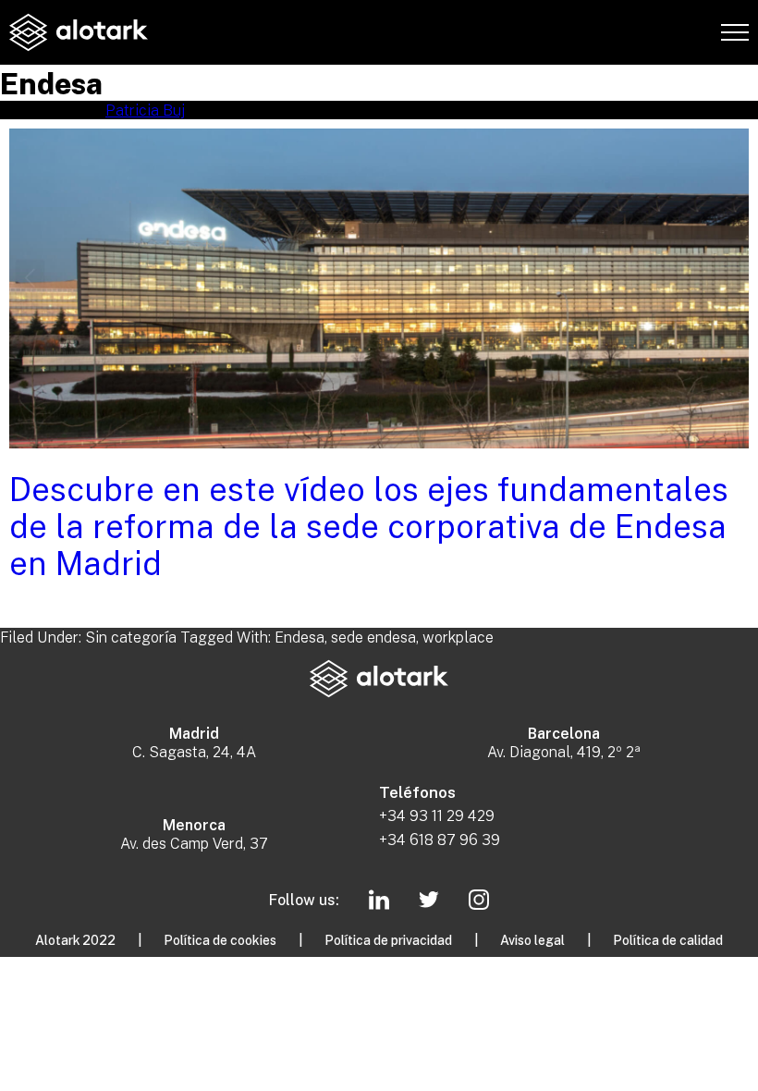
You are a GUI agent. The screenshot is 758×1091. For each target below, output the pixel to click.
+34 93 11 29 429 (437, 815)
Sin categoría (131, 637)
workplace (458, 637)
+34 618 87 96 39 (439, 839)
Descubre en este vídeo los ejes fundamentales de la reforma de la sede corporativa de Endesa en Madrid (368, 525)
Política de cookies (220, 940)
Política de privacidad (388, 940)
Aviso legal (532, 940)
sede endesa (373, 637)
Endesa (299, 637)
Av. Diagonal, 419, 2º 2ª (564, 751)
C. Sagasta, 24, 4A (194, 751)
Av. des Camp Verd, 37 (194, 843)
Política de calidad (668, 940)
